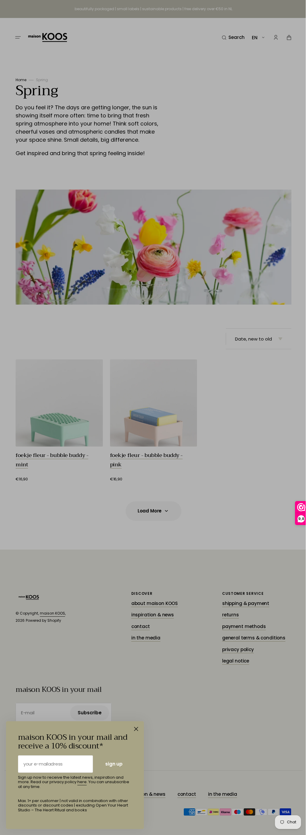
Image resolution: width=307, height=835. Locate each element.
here (82, 782)
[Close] (136, 729)
